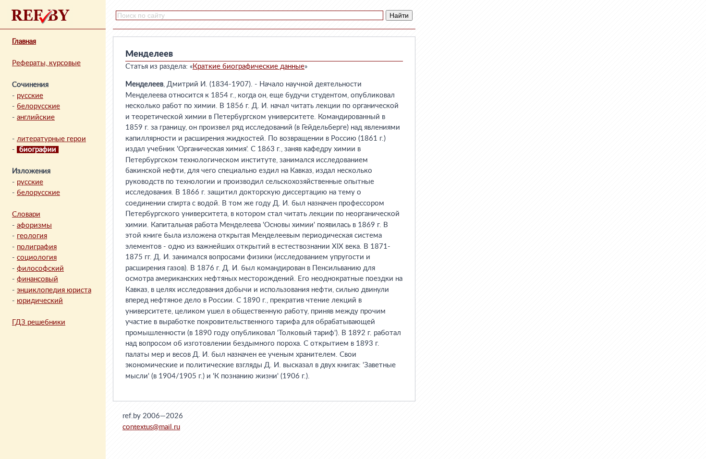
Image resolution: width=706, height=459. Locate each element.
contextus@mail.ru (151, 427)
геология (32, 236)
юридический (40, 300)
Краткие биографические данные (248, 66)
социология (37, 257)
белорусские (38, 106)
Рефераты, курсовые (46, 63)
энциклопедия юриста (54, 290)
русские (30, 95)
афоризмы (34, 225)
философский (40, 268)
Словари (26, 214)
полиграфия (37, 247)
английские (36, 117)
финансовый (37, 279)
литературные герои (51, 139)
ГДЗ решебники (38, 322)
